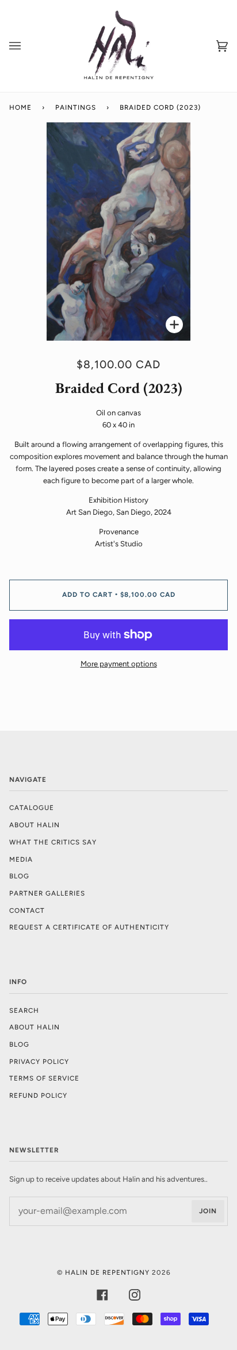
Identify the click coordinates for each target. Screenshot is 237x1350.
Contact (27, 911)
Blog (19, 876)
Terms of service (44, 1078)
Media (21, 859)
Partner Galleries (47, 893)
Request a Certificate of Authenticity (89, 927)
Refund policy (38, 1095)
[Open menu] (26, 46)
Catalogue (31, 808)
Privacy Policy (39, 1062)
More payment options (119, 663)
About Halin (34, 825)
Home (20, 107)
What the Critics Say (53, 842)
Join (208, 1211)
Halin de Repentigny (107, 1272)
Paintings (75, 107)
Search (24, 1010)
